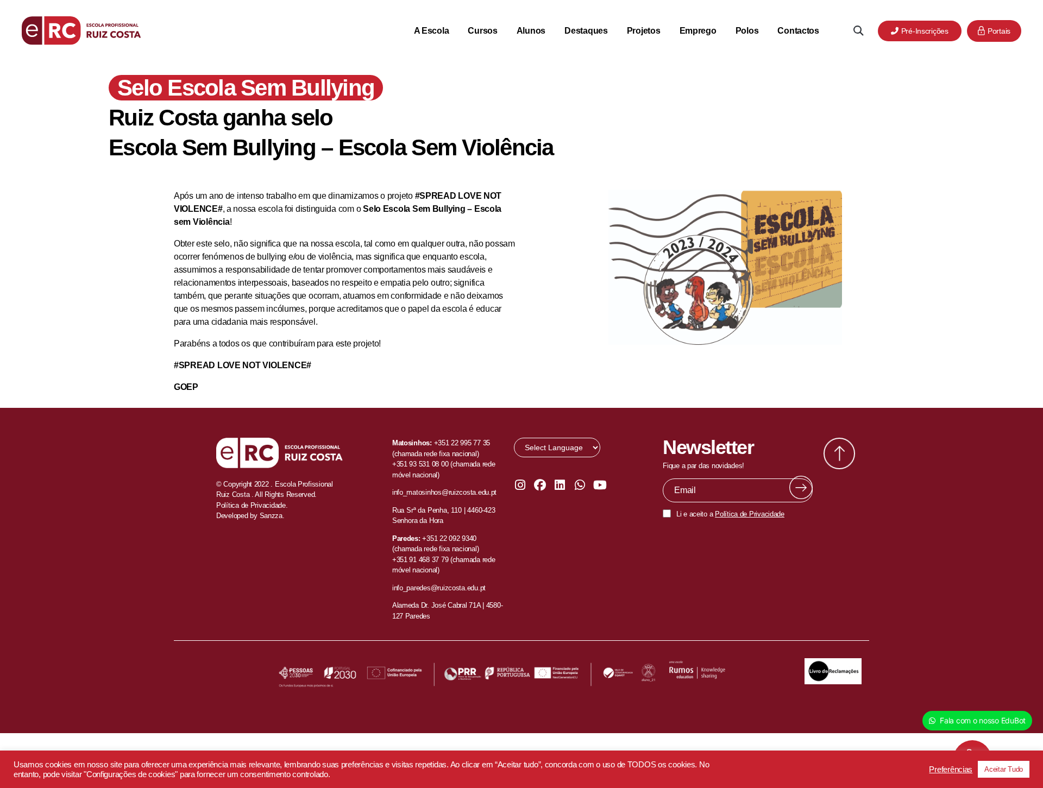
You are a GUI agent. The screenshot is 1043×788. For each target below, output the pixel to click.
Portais (999, 31)
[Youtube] (600, 485)
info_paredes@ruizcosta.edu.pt (439, 588)
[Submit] (801, 487)
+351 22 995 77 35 (462, 443)
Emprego (698, 30)
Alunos (531, 30)
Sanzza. (272, 516)
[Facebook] (540, 485)
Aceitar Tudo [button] (1003, 769)
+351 (430, 538)
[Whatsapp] (580, 485)
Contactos (798, 30)
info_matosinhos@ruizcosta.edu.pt (444, 492)
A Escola (431, 30)
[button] (858, 31)
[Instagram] (520, 485)
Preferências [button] (950, 769)
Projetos (644, 30)
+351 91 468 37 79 (420, 560)
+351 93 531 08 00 (420, 464)
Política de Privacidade (749, 514)
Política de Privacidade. (252, 505)
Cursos (482, 30)
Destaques (586, 30)
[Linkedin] (560, 485)
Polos (747, 30)
